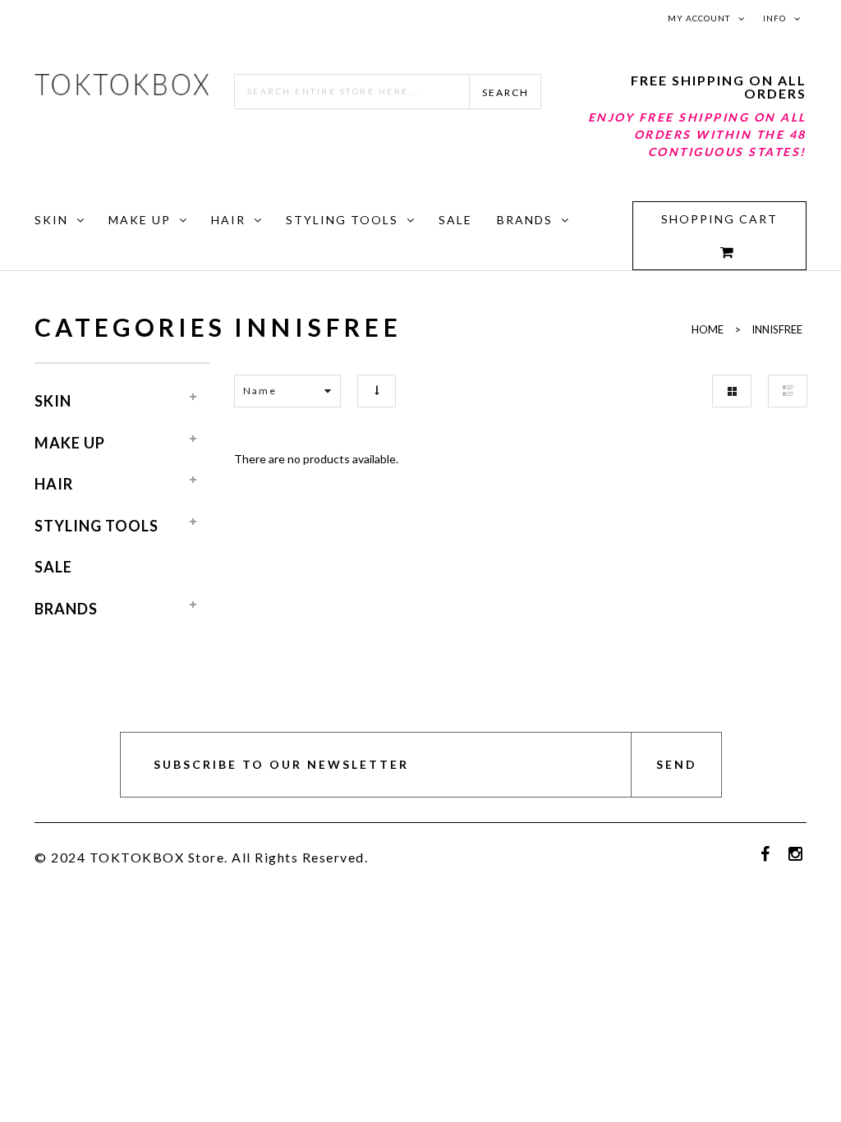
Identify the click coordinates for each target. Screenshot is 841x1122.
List (787, 391)
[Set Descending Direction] (376, 390)
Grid (731, 391)
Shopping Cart (719, 219)
